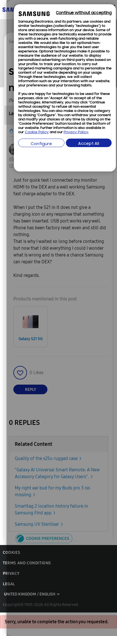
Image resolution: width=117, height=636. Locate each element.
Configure (41, 144)
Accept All (88, 144)
